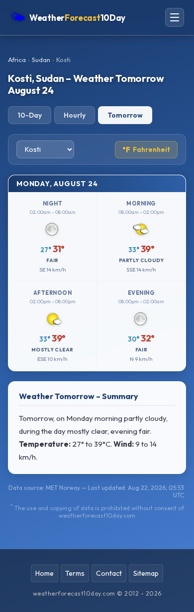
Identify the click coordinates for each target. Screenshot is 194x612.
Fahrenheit (146, 149)
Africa (17, 60)
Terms (75, 573)
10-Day (29, 115)
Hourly (75, 115)
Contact (109, 573)
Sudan (41, 60)
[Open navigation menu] (174, 17)
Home (44, 573)
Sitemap (146, 573)
